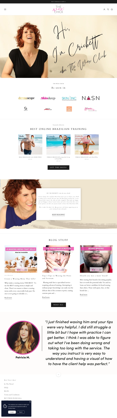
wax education (9, 275)
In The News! (9, 384)
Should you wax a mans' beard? (94, 276)
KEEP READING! (58, 214)
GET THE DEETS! (58, 167)
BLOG (6, 391)
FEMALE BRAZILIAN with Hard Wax (86, 157)
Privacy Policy (11, 408)
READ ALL (59, 305)
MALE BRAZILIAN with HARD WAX (30, 157)
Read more (8, 298)
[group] (58, 46)
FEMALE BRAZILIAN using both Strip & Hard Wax (58, 158)
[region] (58, 343)
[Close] (30, 402)
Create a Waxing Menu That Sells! (20, 279)
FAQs (6, 387)
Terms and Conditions (12, 395)
